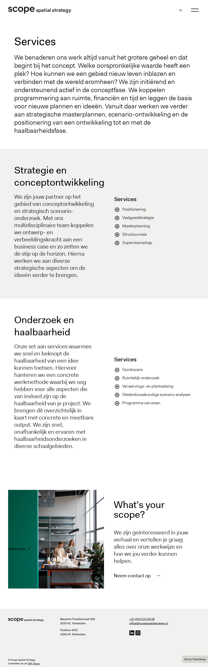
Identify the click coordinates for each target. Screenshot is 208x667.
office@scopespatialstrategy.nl (148, 623)
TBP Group (34, 663)
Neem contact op (132, 576)
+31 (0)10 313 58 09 (142, 619)
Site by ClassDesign (195, 659)
